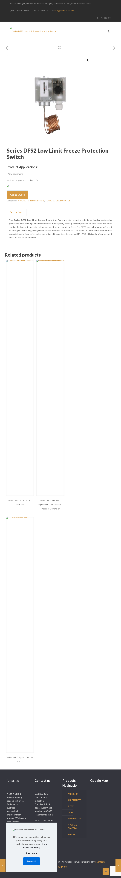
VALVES (71, 834)
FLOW (71, 806)
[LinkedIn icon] (105, 17)
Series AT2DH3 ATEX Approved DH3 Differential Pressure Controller (50, 504)
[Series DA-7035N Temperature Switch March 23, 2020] (118, 865)
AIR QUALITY (74, 800)
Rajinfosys (100, 862)
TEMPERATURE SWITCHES (57, 200)
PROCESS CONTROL (73, 826)
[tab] (15, 212)
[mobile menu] (98, 31)
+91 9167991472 (42, 10)
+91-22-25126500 (21, 10)
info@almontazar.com (65, 10)
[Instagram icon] (109, 17)
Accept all (31, 861)
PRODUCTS (23, 200)
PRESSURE (73, 794)
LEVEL (70, 812)
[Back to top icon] (106, 871)
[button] (87, 60)
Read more (31, 853)
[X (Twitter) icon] (101, 17)
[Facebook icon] (97, 17)
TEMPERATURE (37, 200)
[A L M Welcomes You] (33, 31)
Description (16, 212)
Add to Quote (17, 194)
